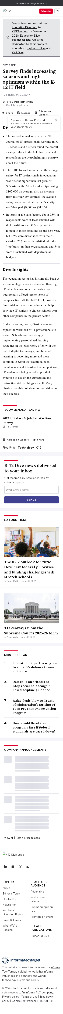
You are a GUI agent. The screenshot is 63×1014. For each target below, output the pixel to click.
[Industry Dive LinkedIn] (5, 867)
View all (8, 837)
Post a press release (28, 837)
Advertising (37, 891)
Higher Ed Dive (36, 48)
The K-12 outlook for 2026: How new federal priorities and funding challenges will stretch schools (29, 569)
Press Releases (12, 920)
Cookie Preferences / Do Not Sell (32, 1001)
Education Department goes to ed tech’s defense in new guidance (35, 667)
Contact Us (9, 899)
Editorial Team (11, 893)
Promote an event (42, 916)
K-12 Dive (17, 52)
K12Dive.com (20, 31)
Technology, (26, 447)
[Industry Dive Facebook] (12, 867)
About (6, 888)
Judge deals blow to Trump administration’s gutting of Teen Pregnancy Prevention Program (34, 707)
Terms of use (29, 996)
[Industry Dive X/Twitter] (20, 867)
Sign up (31, 499)
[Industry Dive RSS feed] (27, 867)
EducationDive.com (24, 27)
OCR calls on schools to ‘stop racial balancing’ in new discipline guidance (32, 686)
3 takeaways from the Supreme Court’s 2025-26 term (31, 630)
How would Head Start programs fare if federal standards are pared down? (34, 727)
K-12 (38, 447)
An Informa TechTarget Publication (31, 3)
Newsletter (9, 904)
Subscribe (46, 11)
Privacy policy (10, 996)
